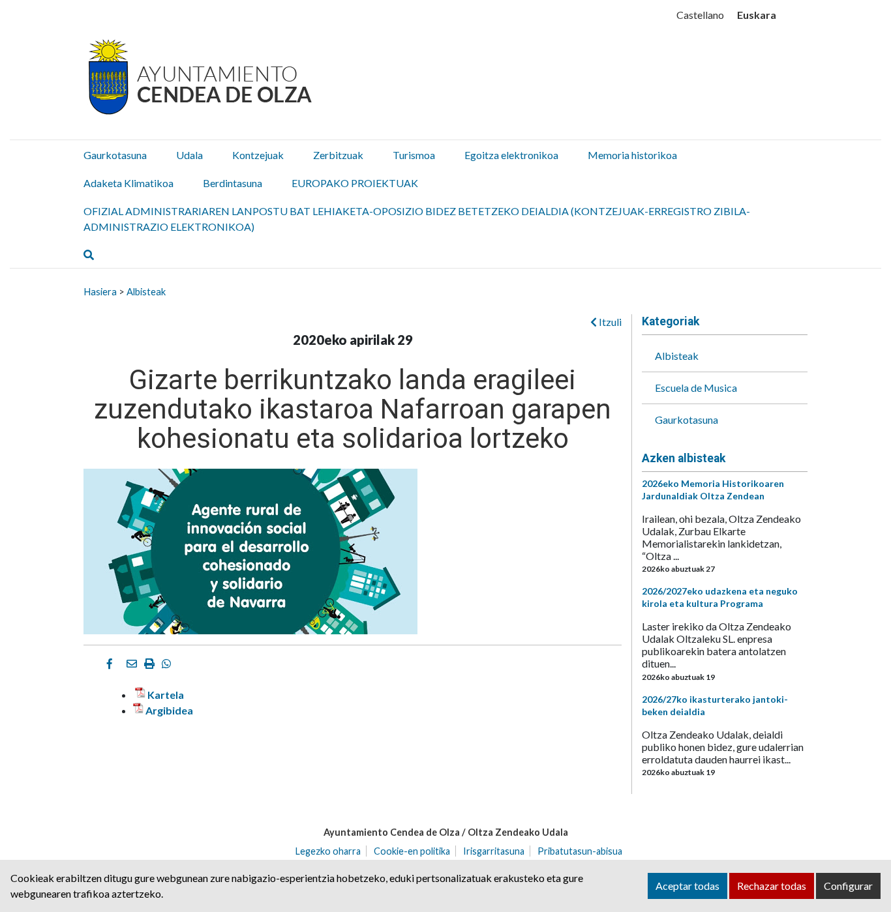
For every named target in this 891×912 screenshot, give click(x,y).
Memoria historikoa (632, 155)
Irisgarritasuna (493, 851)
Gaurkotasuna (115, 155)
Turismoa (414, 155)
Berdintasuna (232, 183)
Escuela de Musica (696, 387)
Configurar (848, 885)
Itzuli (609, 322)
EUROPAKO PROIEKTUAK (355, 183)
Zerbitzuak (338, 155)
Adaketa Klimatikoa (128, 183)
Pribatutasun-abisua (579, 851)
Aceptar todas (687, 885)
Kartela (165, 694)
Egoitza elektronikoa (511, 155)
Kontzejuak (258, 155)
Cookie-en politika (412, 851)
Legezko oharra (328, 851)
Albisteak (146, 291)
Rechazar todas (771, 885)
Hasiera (100, 291)
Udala (189, 155)
